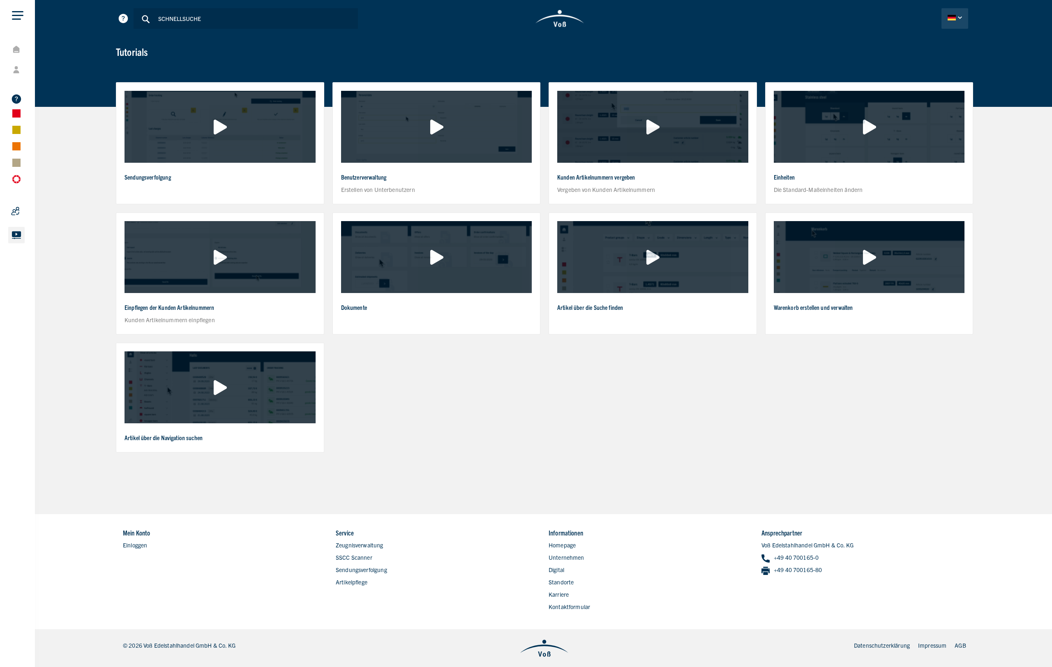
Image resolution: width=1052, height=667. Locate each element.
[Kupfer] (37, 146)
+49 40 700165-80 (798, 569)
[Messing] (37, 163)
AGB (960, 645)
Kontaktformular (569, 606)
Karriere (559, 594)
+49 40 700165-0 (796, 557)
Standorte (561, 582)
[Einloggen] (37, 70)
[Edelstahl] (37, 113)
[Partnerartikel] (37, 211)
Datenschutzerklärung (882, 645)
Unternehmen (566, 557)
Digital (556, 569)
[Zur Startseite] (560, 18)
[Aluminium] (37, 130)
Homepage (562, 545)
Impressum (932, 645)
